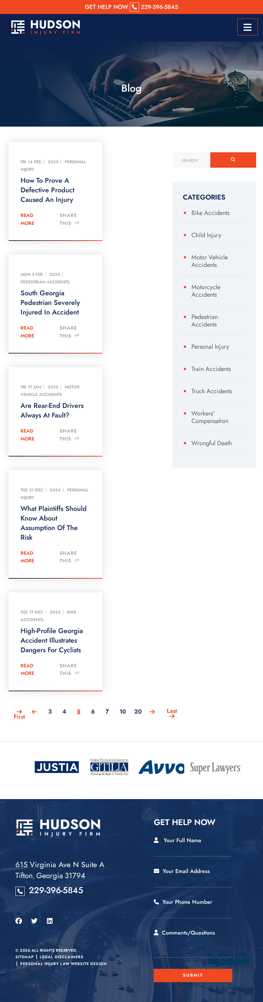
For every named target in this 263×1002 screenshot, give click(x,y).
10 (123, 711)
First (19, 715)
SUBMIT (193, 975)
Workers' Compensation (209, 417)
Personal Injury (210, 346)
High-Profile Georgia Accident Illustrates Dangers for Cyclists (52, 640)
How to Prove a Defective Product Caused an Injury (47, 190)
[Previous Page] (37, 712)
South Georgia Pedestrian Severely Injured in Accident (50, 302)
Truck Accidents (211, 391)
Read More (27, 219)
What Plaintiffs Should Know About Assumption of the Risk (54, 523)
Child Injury (206, 235)
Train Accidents (211, 369)
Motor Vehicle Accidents (50, 391)
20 (138, 711)
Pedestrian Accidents (45, 282)
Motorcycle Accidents (205, 290)
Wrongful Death (211, 443)
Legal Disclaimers (62, 957)
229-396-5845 (56, 890)
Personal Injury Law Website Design (63, 963)
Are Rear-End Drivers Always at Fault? (52, 410)
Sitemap (24, 957)
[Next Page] (152, 712)
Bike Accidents (210, 213)
